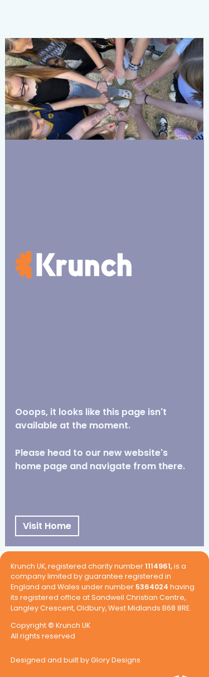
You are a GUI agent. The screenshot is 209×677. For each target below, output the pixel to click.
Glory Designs (115, 660)
